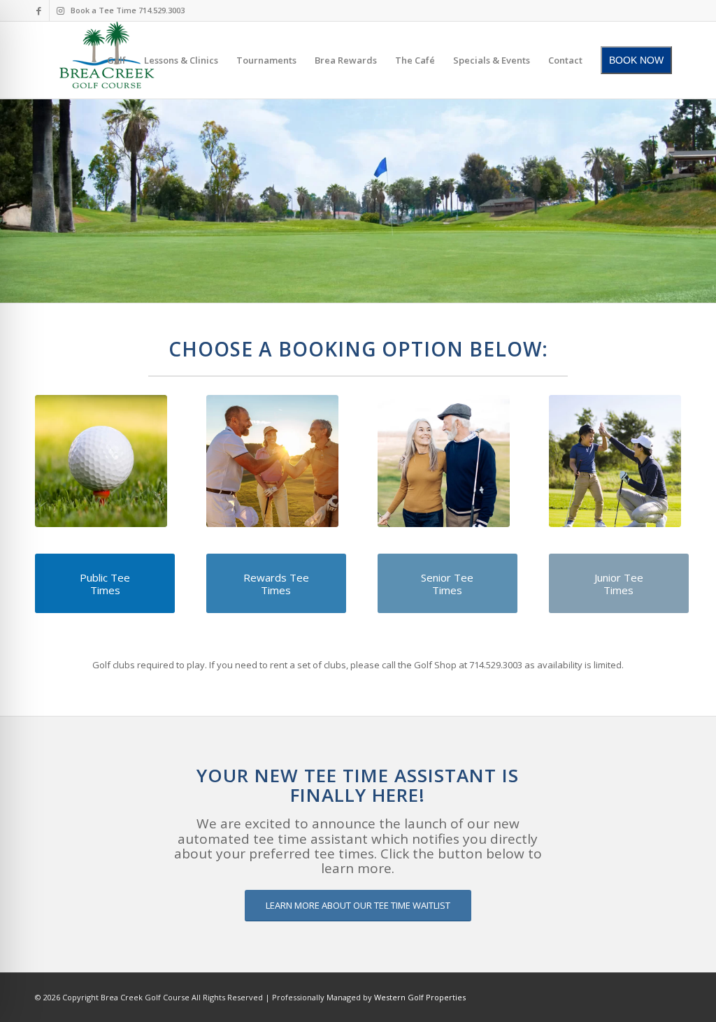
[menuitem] (116, 60)
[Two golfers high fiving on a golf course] (272, 461)
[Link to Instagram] (60, 10)
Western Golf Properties (420, 997)
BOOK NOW (636, 60)
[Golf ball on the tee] (101, 461)
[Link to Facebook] (39, 10)
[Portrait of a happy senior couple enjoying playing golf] (444, 461)
